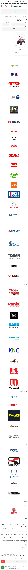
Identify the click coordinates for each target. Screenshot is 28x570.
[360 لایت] (14, 65)
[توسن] (14, 256)
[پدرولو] (14, 232)
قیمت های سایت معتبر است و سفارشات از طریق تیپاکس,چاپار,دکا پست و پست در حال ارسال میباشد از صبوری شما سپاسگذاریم (14, 2)
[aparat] (2, 555)
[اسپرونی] (14, 85)
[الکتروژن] (14, 97)
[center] (25, 10)
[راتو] (14, 276)
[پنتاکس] (14, 244)
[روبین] (14, 292)
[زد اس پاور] (14, 315)
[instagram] (14, 555)
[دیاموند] (14, 266)
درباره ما (10, 548)
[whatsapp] (5, 555)
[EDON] (14, 131)
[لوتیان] (14, 436)
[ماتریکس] (14, 451)
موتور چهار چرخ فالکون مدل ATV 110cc (21, 48)
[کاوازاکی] (14, 371)
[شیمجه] (14, 338)
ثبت (3, 562)
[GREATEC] (14, 138)
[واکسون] (14, 493)
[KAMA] (14, 155)
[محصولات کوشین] (14, 461)
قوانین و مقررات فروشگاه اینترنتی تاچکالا (19, 541)
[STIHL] (14, 184)
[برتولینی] (14, 194)
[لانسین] (14, 426)
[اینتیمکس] (14, 122)
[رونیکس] (14, 304)
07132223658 (18, 523)
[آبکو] (14, 74)
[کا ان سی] (14, 350)
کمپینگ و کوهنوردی (6, 534)
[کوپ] (14, 405)
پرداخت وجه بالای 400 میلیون (20, 534)
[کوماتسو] (14, 415)
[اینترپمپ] (14, 109)
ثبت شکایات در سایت (7, 540)
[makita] (14, 165)
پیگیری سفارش (23, 545)
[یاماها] (14, 510)
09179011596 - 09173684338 (14, 521)
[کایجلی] (14, 384)
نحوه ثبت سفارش (8, 537)
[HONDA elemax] (14, 145)
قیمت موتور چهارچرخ (9, 16)
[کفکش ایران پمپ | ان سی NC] (14, 397)
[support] (11, 555)
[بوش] (14, 205)
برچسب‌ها (17, 16)
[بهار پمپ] (14, 215)
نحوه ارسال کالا (23, 537)
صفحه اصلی (23, 16)
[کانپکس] (14, 361)
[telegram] (17, 555)
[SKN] (14, 175)
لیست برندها (23, 60)
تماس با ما (24, 548)
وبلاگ (25, 551)
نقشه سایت (9, 545)
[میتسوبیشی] (14, 483)
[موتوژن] (14, 474)
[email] (8, 555)
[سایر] (14, 325)
